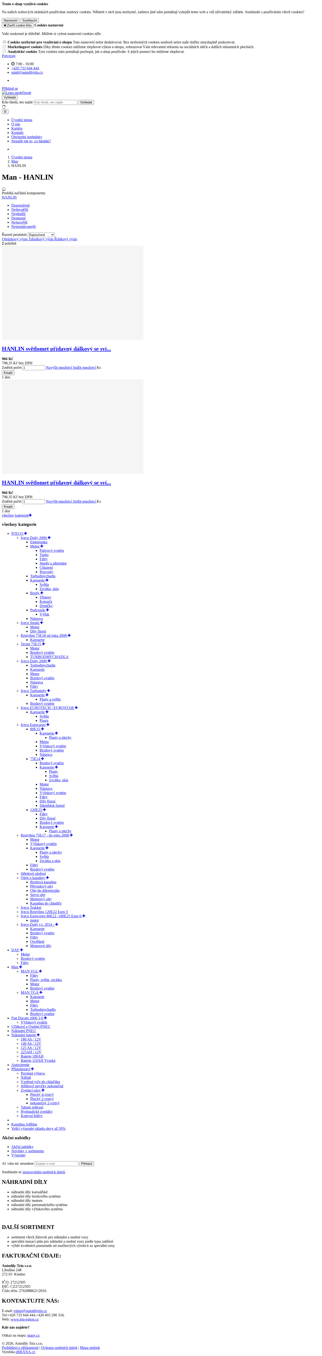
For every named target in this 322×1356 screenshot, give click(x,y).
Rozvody (46, 572)
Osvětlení (37, 941)
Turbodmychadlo (43, 1009)
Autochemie (20, 1065)
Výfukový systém (53, 746)
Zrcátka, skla (49, 589)
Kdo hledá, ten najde (17, 102)
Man (15, 967)
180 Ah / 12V (31, 1039)
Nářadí (26, 1077)
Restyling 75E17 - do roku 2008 (45, 835)
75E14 (35, 759)
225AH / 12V (31, 1052)
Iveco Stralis (30, 623)
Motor (35, 546)
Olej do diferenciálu (45, 890)
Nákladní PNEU (23, 1031)
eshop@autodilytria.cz (30, 1311)
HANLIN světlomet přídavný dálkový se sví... (56, 349)
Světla (44, 584)
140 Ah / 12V (31, 1043)
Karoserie (37, 580)
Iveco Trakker (31, 907)
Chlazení (46, 567)
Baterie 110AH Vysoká (38, 1060)
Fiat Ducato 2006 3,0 (27, 1018)
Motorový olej (40, 899)
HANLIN (9, 197)
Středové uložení (33, 873)
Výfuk (44, 614)
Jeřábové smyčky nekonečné (42, 1086)
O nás (15, 124)
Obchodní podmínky (26, 137)
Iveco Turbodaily (34, 691)
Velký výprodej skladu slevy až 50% (38, 1128)
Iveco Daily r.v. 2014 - (38, 924)
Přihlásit (86, 1163)
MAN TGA (30, 992)
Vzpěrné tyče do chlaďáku (40, 1082)
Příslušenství (21, 1069)
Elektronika (38, 542)
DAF (15, 950)
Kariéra (16, 128)
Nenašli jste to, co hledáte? (31, 141)
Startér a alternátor (53, 563)
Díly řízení (38, 631)
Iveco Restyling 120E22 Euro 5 (44, 912)
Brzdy (35, 593)
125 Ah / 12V (31, 1048)
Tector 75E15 (31, 644)
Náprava (36, 618)
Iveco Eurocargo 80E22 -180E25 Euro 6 (51, 916)
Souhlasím (29, 20)
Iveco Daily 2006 (34, 538)
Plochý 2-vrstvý (42, 1099)
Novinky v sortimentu (27, 1151)
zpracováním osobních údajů (43, 1172)
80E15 (35, 729)
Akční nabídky (22, 1147)
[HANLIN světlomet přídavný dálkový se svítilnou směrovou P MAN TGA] (72, 473)
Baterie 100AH (32, 1056)
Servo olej (37, 895)
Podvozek (38, 610)
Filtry (44, 559)
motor (34, 920)
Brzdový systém (42, 652)
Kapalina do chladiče (46, 903)
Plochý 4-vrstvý (42, 1094)
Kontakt (17, 133)
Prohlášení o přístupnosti (20, 1348)
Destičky (46, 606)
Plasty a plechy (60, 737)
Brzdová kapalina (43, 882)
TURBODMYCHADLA (49, 657)
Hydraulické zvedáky (37, 1111)
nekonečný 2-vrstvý (45, 1103)
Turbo (44, 555)
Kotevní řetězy (32, 1116)
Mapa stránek (90, 1348)
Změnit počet (11, 368)
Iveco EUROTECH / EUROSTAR (48, 708)
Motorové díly (40, 946)
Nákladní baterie (24, 1035)
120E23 (36, 810)
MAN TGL (30, 971)
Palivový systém (52, 550)
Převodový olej (41, 886)
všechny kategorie (15, 515)
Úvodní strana (21, 120)
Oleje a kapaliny (33, 878)
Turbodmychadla (42, 576)
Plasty (44, 720)
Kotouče (46, 601)
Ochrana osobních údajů (59, 1348)
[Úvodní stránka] (16, 93)
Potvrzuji (8, 56)
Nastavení (11, 20)
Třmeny (45, 597)
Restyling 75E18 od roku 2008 (44, 635)
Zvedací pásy (31, 1090)
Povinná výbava (33, 1073)
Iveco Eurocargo (33, 725)
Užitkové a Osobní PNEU (30, 1026)
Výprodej (18, 1155)
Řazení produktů (15, 235)
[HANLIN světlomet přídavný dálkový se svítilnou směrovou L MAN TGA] (72, 339)
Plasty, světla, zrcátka (46, 980)
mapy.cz (33, 1335)
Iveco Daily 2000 (34, 661)
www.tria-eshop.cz (25, 1319)
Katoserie (37, 997)
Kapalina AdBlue (24, 1124)
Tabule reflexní (32, 1107)
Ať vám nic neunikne (18, 1163)
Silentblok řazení (52, 805)
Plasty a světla (50, 699)
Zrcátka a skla (50, 861)
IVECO (17, 533)
